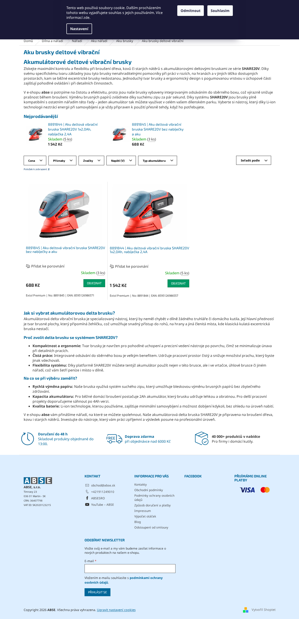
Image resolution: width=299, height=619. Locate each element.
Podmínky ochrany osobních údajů (154, 497)
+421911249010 (102, 492)
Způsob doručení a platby (152, 505)
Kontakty (140, 484)
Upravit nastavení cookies (116, 610)
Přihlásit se (97, 592)
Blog (137, 522)
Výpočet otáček (145, 516)
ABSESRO (98, 498)
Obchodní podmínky (148, 490)
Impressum (142, 511)
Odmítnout (191, 10)
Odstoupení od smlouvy (151, 527)
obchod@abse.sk (103, 485)
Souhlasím (220, 10)
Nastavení (79, 28)
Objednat (94, 283)
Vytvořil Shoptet (264, 609)
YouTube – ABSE (102, 504)
